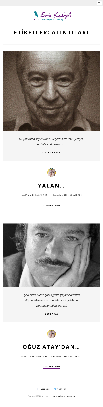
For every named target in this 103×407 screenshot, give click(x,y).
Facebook (45, 389)
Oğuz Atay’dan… (51, 346)
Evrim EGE (30, 195)
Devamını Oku (51, 205)
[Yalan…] (51, 91)
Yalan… (51, 185)
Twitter (61, 389)
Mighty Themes (66, 396)
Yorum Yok (76, 195)
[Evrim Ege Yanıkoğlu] (51, 16)
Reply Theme (48, 396)
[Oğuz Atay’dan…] (51, 255)
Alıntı (63, 195)
